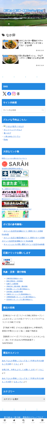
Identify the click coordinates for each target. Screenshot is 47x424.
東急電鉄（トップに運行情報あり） (18, 289)
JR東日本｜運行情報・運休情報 (16, 286)
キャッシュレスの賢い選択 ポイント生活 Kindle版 (24, 244)
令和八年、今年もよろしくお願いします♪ (19, 370)
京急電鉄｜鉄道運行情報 (14, 291)
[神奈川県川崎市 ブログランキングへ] (8, 263)
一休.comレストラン (12, 136)
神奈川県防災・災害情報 (14, 281)
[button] (43, 110)
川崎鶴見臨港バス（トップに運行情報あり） (21, 297)
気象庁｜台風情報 (12, 284)
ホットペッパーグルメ (13, 130)
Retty (6, 140)
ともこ (16, 364)
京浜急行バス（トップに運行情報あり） (19, 299)
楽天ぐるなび (18, 126)
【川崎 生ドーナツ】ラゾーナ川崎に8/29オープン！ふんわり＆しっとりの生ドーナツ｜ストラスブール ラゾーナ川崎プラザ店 (23, 319)
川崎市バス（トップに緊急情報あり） (19, 294)
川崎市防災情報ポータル (14, 278)
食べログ (7, 133)
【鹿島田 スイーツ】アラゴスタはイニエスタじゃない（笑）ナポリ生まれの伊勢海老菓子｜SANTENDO (23, 340)
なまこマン (18, 382)
